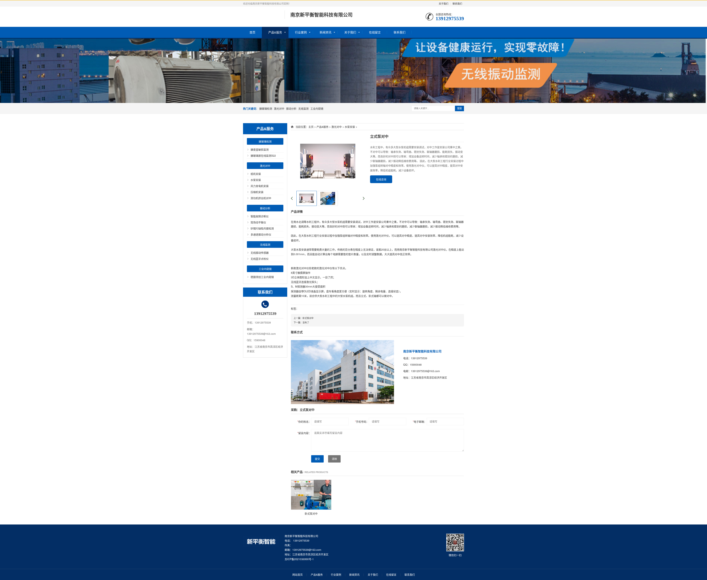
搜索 (459, 108)
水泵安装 (256, 180)
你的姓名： (304, 421)
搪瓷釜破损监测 (260, 149)
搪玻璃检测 (265, 108)
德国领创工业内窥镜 (262, 277)
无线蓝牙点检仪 (260, 258)
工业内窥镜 (316, 108)
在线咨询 (381, 179)
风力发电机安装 (260, 186)
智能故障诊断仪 (260, 216)
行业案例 (301, 32)
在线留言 (375, 32)
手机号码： (362, 421)
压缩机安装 (257, 192)
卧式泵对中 (308, 318)
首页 (252, 32)
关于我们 (443, 3)
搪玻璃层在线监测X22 (263, 155)
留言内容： (304, 433)
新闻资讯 (325, 32)
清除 (334, 458)
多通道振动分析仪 (261, 234)
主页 (311, 127)
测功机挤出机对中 (261, 198)
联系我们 (457, 3)
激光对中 (279, 108)
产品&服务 (275, 32)
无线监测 (303, 108)
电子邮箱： (420, 421)
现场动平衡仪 (258, 222)
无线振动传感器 (260, 252)
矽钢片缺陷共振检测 (262, 228)
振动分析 (291, 108)
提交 (317, 458)
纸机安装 (256, 174)
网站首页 (297, 574)
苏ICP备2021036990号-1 (299, 559)
